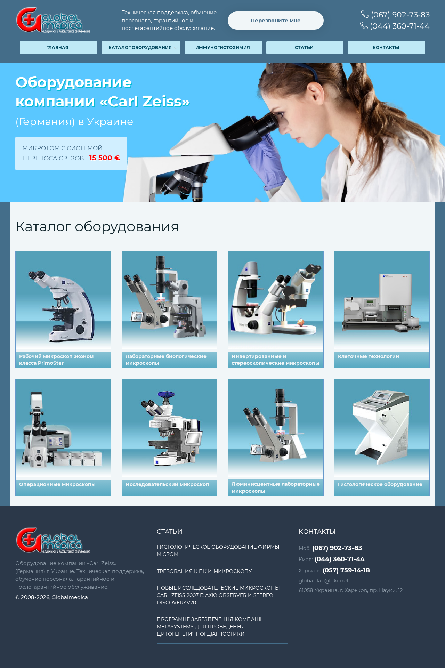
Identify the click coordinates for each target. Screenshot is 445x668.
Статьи (304, 47)
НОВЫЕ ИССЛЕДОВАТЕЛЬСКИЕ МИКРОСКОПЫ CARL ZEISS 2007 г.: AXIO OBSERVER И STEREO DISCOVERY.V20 (218, 595)
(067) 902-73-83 (399, 14)
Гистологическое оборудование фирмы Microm (218, 550)
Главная (57, 47)
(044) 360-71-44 (399, 26)
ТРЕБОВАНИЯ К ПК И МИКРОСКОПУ (204, 571)
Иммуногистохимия (222, 47)
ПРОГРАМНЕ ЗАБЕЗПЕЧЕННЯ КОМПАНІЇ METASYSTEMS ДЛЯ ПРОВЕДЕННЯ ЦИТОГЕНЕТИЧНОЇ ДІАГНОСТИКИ (209, 626)
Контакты (386, 47)
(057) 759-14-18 (334, 570)
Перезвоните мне (276, 20)
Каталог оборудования (140, 47)
